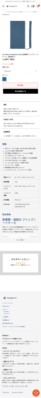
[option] (20, 99)
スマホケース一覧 (7, 386)
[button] (6, 64)
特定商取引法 (6, 320)
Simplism (5, 14)
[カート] (38, 6)
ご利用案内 (16, 136)
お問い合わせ (6, 306)
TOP (3, 12)
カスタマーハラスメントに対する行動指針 (13, 326)
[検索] (28, 6)
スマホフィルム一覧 (21, 386)
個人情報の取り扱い (7, 323)
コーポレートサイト (7, 303)
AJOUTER (5, 313)
